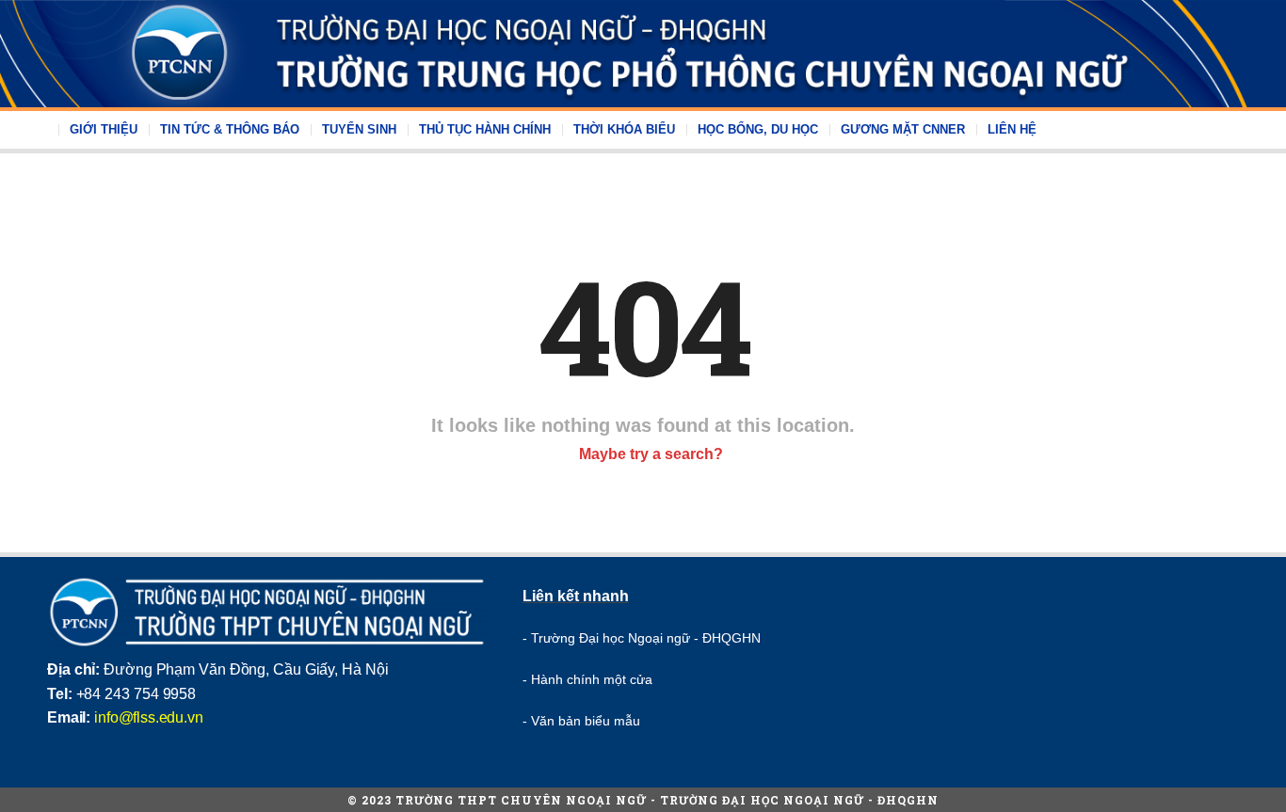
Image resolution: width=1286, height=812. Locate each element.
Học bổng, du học (758, 129)
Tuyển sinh (359, 129)
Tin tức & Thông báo (229, 129)
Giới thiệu (103, 129)
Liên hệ (1012, 129)
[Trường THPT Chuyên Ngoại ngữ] (643, 53)
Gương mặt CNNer (903, 129)
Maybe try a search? (649, 454)
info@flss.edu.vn (148, 717)
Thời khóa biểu (624, 129)
